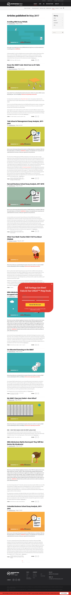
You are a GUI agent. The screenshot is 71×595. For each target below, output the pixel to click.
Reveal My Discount (35, 304)
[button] (35, 287)
